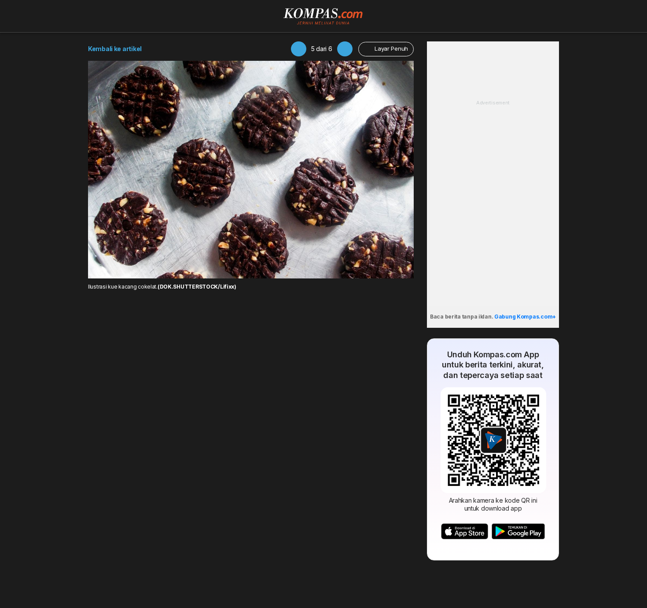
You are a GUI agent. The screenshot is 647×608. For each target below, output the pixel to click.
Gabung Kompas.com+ (525, 316)
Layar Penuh (390, 48)
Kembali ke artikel (115, 48)
